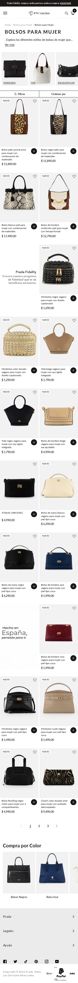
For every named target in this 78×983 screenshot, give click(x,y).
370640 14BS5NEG (12, 512)
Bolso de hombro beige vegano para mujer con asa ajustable (53, 444)
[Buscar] (66, 13)
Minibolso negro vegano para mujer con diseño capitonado (53, 300)
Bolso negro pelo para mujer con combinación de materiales (53, 153)
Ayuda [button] (7, 945)
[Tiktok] (26, 958)
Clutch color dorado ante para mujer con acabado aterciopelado (54, 804)
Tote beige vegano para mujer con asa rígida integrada (53, 372)
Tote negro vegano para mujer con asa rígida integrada (14, 444)
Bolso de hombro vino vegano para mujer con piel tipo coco (53, 660)
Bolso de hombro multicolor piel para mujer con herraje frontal (54, 228)
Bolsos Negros (19, 897)
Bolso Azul (52, 897)
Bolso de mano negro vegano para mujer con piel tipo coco (14, 588)
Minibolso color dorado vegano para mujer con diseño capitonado (14, 372)
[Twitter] (15, 958)
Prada (8, 24)
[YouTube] (57, 958)
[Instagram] (46, 958)
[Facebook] (5, 958)
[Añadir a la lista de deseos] (35, 101)
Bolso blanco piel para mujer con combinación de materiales (14, 228)
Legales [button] (8, 931)
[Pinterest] (36, 958)
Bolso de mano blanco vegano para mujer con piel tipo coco (53, 516)
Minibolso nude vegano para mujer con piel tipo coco (53, 732)
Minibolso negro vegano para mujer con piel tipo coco (14, 732)
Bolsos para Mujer (22, 24)
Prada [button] (7, 916)
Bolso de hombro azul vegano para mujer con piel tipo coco (53, 588)
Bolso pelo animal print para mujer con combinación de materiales (14, 154)
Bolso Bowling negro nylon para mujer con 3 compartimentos (14, 804)
